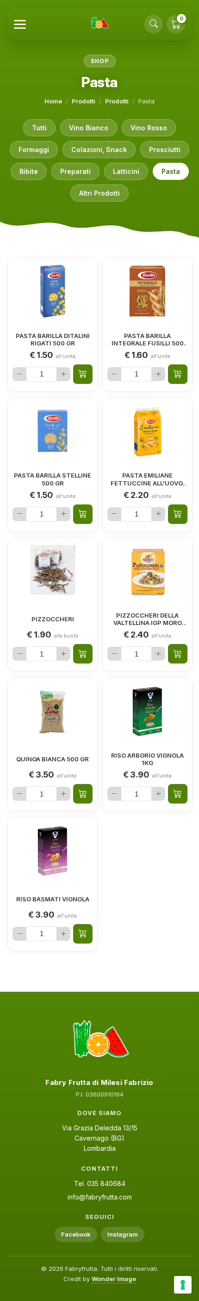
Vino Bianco (88, 128)
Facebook (76, 1234)
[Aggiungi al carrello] (83, 374)
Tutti (39, 128)
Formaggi (34, 149)
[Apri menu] (20, 24)
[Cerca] (153, 24)
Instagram (122, 1234)
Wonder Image (114, 1278)
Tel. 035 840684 (99, 1183)
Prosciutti (164, 149)
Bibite (28, 171)
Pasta (171, 171)
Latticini (126, 171)
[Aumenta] (63, 374)
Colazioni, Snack (99, 149)
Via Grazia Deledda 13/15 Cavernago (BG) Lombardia (99, 1138)
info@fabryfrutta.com (100, 1197)
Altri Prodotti (99, 193)
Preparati (75, 171)
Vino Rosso (149, 128)
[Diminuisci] (19, 374)
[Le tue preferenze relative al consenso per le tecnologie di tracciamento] (183, 1285)
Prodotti (83, 101)
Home (53, 101)
